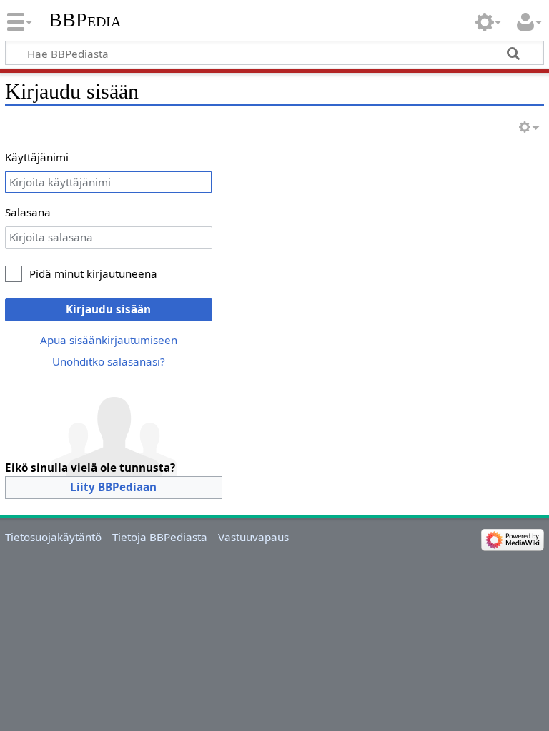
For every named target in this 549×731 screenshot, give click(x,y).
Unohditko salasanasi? (108, 361)
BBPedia (85, 20)
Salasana (28, 212)
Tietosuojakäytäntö (53, 537)
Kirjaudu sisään (108, 309)
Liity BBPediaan (113, 487)
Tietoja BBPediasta (159, 537)
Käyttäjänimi (37, 157)
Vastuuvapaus (253, 537)
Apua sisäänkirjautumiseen (108, 340)
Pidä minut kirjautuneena (93, 273)
